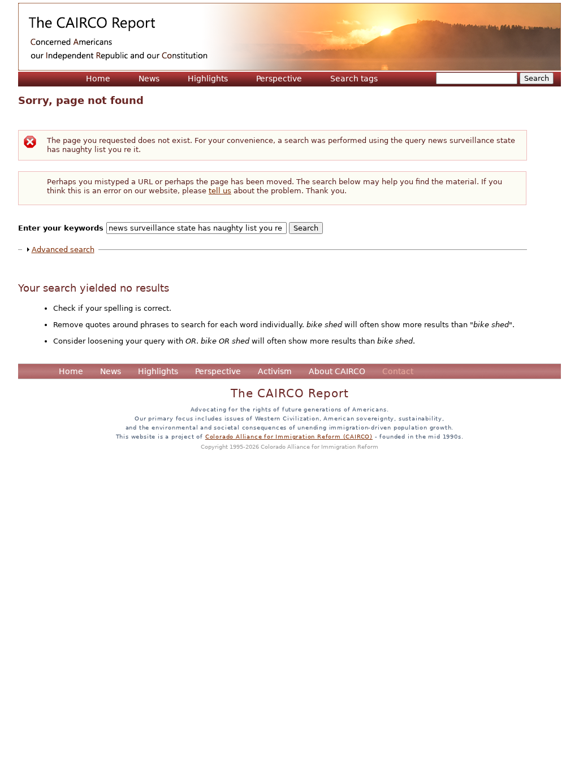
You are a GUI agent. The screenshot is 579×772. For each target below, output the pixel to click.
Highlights (208, 78)
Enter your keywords (62, 228)
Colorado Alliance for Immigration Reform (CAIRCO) (289, 436)
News (149, 78)
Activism (275, 371)
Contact (397, 371)
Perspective (279, 78)
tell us (220, 191)
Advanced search (63, 249)
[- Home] (289, 37)
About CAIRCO (337, 371)
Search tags (354, 78)
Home (98, 78)
